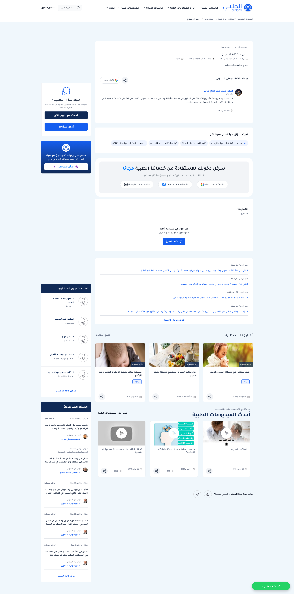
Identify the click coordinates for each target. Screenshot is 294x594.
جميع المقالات (102, 334)
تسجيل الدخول (48, 7)
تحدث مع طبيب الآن (66, 115)
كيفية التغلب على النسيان (163, 143)
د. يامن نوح (68, 336)
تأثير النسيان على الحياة (194, 143)
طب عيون (69, 322)
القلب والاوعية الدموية (64, 358)
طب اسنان (69, 306)
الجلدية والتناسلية (66, 376)
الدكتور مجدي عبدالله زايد (60, 372)
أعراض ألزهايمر (239, 449)
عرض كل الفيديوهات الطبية (112, 413)
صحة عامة (209, 18)
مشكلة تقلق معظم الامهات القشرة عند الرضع (120, 373)
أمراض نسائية (50, 483)
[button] (208, 8)
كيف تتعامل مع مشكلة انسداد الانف (230, 372)
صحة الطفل (49, 418)
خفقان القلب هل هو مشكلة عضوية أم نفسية (122, 451)
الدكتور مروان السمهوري (71, 503)
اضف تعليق (171, 241)
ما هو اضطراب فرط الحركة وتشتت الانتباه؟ (176, 451)
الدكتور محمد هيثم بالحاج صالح (218, 90)
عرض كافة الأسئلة (174, 320)
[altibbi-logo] (238, 7)
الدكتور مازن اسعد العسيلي (69, 472)
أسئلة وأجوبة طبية (226, 18)
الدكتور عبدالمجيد (64, 319)
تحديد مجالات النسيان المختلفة (129, 143)
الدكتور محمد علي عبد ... (71, 439)
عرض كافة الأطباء (66, 391)
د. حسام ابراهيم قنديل (62, 354)
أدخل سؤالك (66, 127)
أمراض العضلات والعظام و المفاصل (73, 452)
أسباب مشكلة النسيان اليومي (227, 143)
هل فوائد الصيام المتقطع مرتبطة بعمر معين (175, 373)
